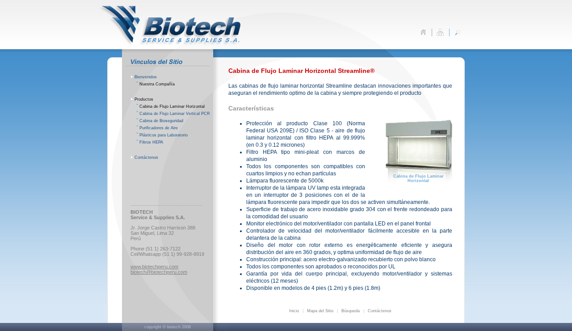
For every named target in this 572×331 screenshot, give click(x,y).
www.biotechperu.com (154, 266)
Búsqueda (350, 311)
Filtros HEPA (151, 142)
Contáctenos (146, 157)
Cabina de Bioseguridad (161, 121)
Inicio (294, 311)
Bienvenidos (146, 77)
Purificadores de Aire (158, 128)
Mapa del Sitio (320, 311)
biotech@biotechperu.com (158, 272)
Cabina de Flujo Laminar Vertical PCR (174, 113)
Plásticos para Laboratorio (163, 135)
